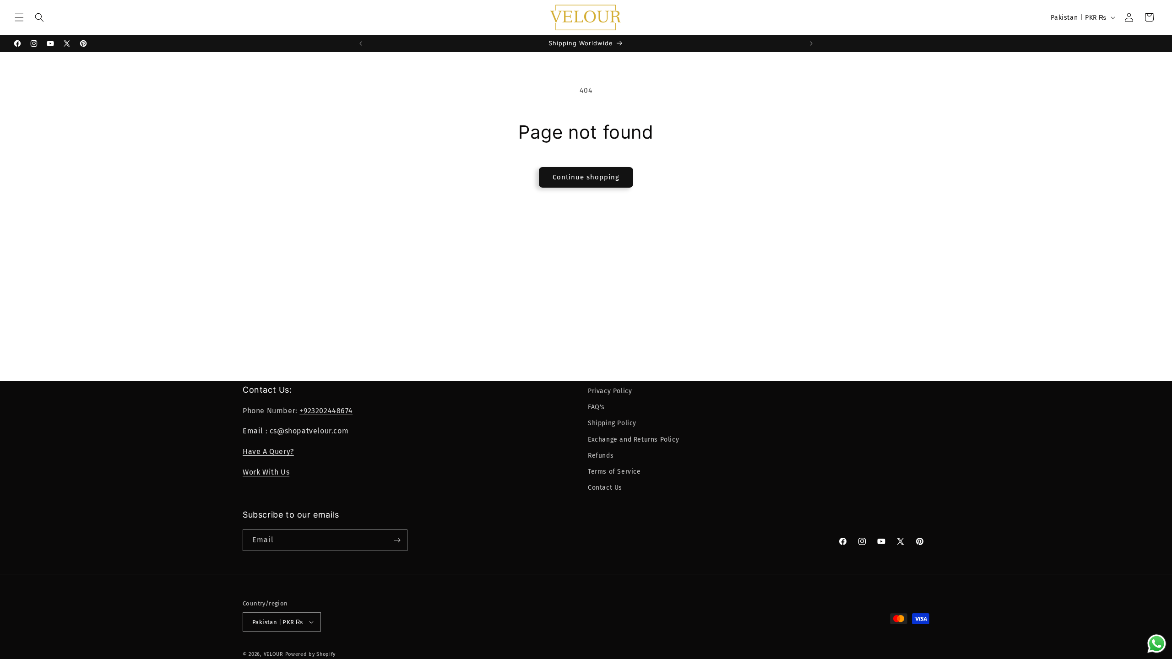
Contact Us (605, 488)
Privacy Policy (610, 391)
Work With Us (266, 472)
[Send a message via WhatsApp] (1156, 643)
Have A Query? (268, 451)
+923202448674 (326, 410)
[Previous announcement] (361, 43)
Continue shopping (586, 177)
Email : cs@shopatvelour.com (295, 431)
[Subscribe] (397, 540)
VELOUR (273, 654)
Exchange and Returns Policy (633, 439)
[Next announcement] (811, 43)
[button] (19, 17)
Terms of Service (614, 471)
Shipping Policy (612, 423)
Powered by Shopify (310, 654)
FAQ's (596, 407)
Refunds (600, 455)
